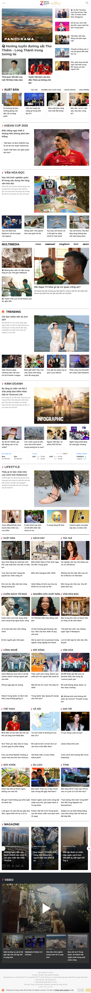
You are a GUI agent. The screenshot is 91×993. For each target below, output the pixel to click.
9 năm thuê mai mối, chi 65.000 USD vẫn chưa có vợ (32, 528)
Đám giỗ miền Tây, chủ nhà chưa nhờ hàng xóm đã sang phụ (34, 372)
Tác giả (67, 538)
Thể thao (9, 709)
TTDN (66, 765)
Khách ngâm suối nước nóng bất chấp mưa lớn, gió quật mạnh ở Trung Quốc (45, 802)
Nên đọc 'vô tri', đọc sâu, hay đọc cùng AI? (79, 110)
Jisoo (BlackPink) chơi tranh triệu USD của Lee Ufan (11, 528)
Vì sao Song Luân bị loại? (72, 733)
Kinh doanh (14, 383)
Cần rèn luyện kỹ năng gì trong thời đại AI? (33, 110)
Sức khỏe (9, 765)
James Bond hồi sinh (70, 744)
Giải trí (67, 709)
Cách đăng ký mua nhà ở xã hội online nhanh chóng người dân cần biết (15, 676)
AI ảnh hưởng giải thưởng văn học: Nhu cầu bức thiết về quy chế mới (44, 631)
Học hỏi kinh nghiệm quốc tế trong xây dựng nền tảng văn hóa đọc (15, 180)
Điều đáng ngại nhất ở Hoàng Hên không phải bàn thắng (15, 133)
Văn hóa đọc (15, 172)
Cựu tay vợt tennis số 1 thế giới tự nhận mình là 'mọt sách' (56, 233)
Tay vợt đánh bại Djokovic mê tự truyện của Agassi (11, 233)
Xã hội (37, 709)
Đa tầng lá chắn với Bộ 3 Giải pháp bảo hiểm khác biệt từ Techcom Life (14, 391)
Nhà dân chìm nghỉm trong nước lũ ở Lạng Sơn (54, 954)
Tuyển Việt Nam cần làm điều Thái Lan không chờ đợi (39, 80)
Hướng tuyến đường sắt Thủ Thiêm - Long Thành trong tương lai (27, 50)
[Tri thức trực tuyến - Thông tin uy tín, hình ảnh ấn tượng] (50, 3)
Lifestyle (12, 467)
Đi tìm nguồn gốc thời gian (13, 640)
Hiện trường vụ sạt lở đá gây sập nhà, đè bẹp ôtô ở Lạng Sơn (13, 954)
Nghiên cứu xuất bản (46, 594)
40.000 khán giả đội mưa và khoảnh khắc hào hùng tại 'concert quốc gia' (72, 676)
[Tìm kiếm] (87, 3)
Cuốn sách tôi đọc (15, 594)
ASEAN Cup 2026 (16, 125)
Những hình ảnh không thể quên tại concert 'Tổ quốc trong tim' (74, 699)
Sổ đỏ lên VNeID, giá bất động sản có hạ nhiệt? (10, 444)
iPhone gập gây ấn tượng (12, 685)
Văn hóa (68, 650)
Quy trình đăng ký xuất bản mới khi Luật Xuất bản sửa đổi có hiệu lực (16, 564)
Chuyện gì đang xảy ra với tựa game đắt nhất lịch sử (79, 51)
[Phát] (45, 908)
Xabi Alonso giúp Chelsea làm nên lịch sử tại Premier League (11, 372)
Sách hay (39, 538)
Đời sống (39, 650)
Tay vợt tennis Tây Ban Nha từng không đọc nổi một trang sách (79, 233)
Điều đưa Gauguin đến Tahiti (43, 573)
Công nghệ (10, 650)
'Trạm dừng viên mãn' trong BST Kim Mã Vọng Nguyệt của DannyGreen (74, 802)
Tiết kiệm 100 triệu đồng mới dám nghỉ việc (78, 38)
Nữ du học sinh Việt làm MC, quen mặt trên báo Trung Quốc (80, 25)
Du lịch (37, 765)
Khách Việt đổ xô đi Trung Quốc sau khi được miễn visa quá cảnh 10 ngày (45, 813)
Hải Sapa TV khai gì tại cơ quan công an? (57, 287)
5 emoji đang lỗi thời (55, 525)
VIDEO (9, 879)
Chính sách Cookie (62, 990)
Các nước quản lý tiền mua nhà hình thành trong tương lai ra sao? (34, 444)
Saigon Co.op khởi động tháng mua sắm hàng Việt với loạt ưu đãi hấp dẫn (74, 813)
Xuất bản (11, 89)
